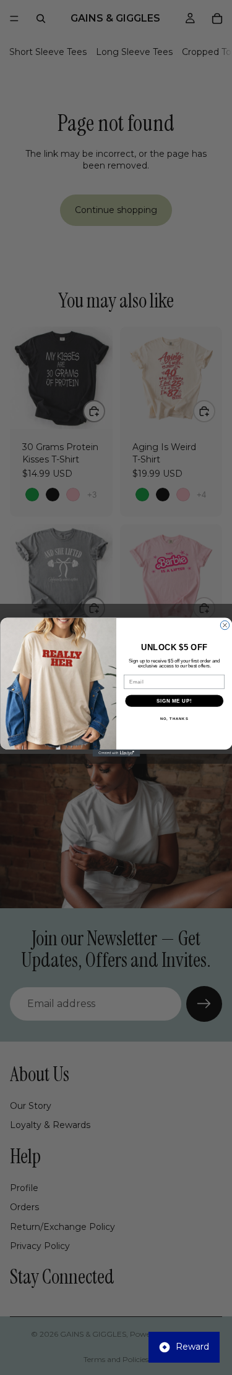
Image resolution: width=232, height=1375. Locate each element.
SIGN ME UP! (174, 700)
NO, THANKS (174, 719)
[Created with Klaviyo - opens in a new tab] (116, 753)
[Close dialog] (224, 625)
